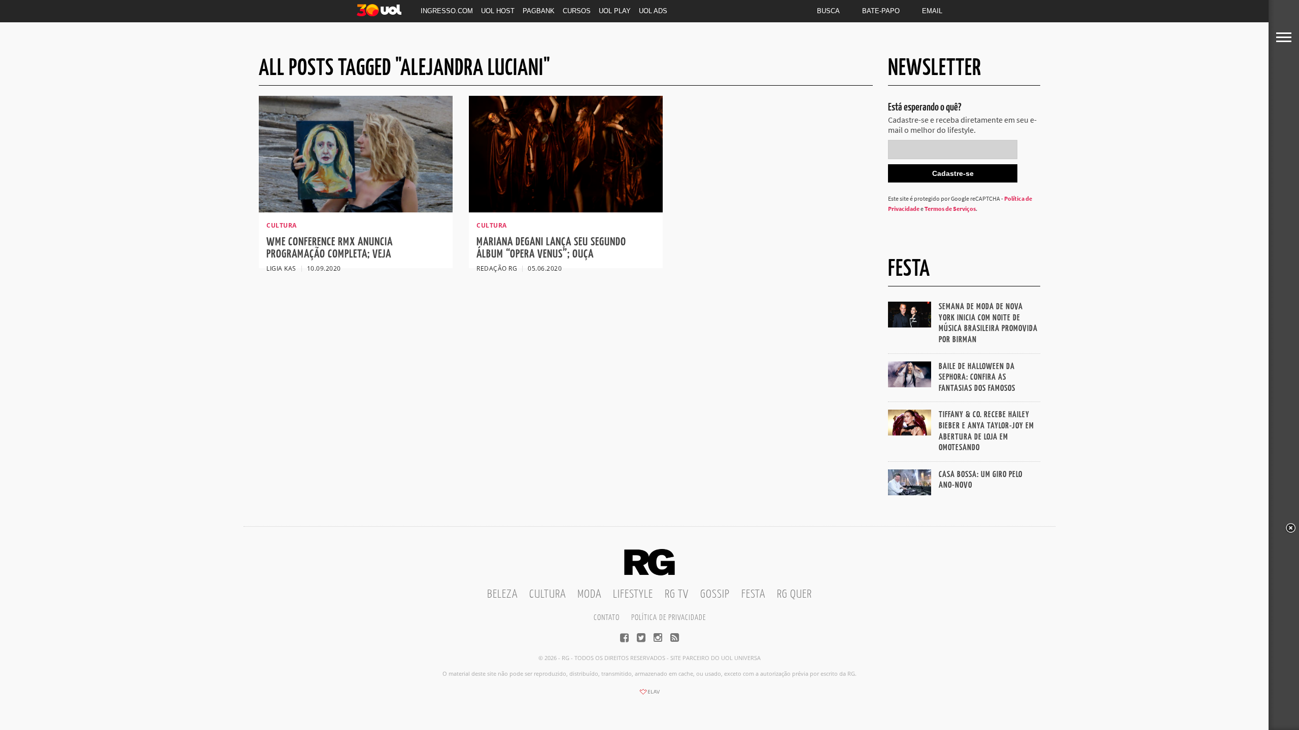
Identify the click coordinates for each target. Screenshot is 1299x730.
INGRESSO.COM (447, 11)
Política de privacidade (668, 618)
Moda (589, 594)
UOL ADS (653, 11)
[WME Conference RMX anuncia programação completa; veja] (356, 209)
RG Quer (794, 594)
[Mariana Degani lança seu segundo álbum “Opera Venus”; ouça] (566, 209)
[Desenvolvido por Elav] (649, 695)
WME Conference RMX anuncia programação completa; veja (329, 248)
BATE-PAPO (881, 11)
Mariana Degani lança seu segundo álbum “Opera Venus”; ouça (551, 248)
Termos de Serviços (950, 208)
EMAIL (932, 11)
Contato (607, 618)
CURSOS (577, 11)
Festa (753, 594)
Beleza (502, 594)
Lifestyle (633, 594)
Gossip (715, 594)
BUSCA (828, 11)
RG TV (677, 594)
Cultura (547, 594)
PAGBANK (539, 11)
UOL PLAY (615, 11)
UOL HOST (498, 11)
